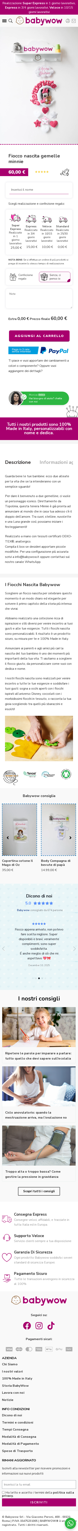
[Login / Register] (67, 20)
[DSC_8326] (39, 85)
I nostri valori (12, 1371)
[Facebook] (27, 1326)
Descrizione (18, 462)
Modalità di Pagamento (20, 1444)
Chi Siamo (10, 1364)
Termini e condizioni (17, 1422)
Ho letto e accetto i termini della (38, 1494)
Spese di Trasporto (17, 1451)
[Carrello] (73, 20)
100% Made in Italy (17, 1378)
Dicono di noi (12, 1415)
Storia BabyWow (15, 1386)
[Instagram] (39, 1326)
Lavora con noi (13, 1393)
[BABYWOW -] (39, 20)
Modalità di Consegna (19, 1437)
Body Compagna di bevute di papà (55, 862)
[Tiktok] (51, 1326)
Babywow (23, 910)
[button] (3, 948)
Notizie (7, 1400)
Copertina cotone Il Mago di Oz (17, 862)
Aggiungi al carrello (39, 336)
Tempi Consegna (15, 1429)
